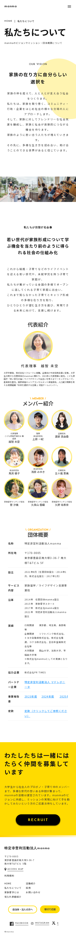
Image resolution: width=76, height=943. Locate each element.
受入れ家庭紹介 (12, 897)
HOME (7, 883)
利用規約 (9, 876)
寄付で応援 (50, 909)
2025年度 (66, 696)
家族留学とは (11, 892)
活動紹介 (31, 883)
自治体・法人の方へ (22, 909)
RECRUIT (38, 820)
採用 (28, 888)
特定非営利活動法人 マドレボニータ (45, 684)
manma (10, 6)
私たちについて (12, 888)
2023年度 (31, 696)
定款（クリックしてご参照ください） (46, 713)
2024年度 (48, 696)
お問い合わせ (33, 892)
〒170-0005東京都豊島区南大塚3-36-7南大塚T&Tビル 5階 (19, 860)
